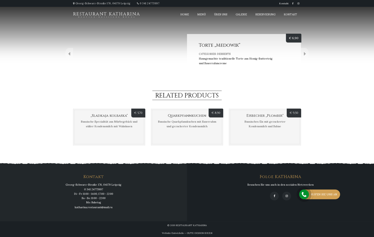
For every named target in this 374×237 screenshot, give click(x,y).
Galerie (241, 14)
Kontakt (284, 3)
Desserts (224, 54)
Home (184, 14)
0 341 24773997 (149, 3)
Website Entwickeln (173, 233)
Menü (201, 14)
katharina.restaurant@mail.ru (93, 207)
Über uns (220, 14)
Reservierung (265, 14)
